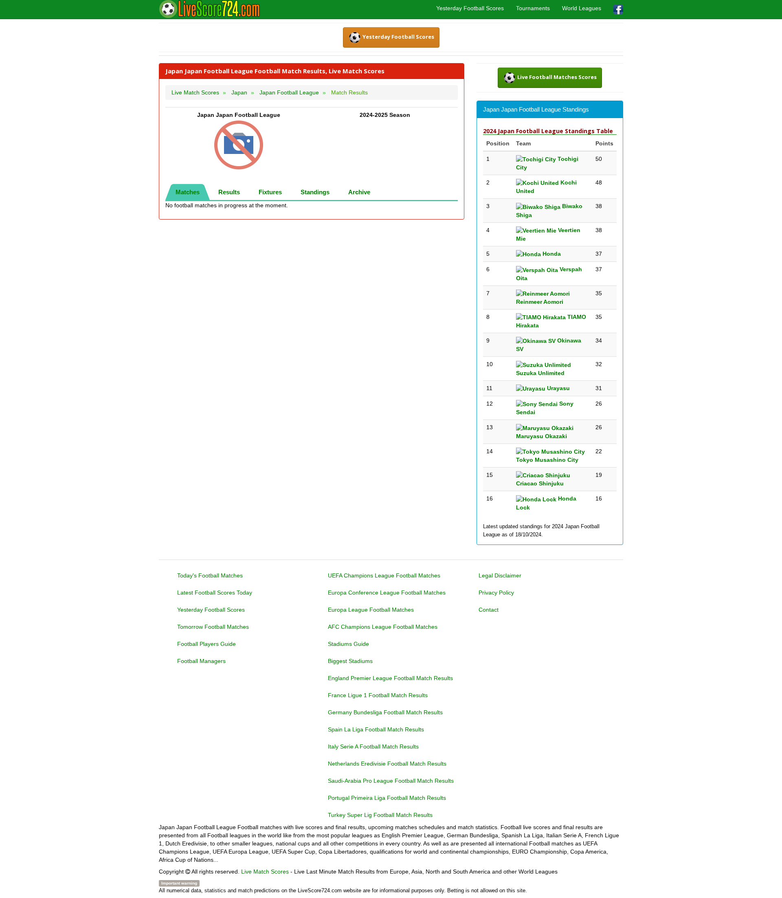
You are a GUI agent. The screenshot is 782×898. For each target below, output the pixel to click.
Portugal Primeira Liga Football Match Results (387, 798)
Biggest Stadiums (350, 661)
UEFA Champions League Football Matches (384, 575)
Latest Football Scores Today (214, 592)
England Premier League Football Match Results (390, 678)
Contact (489, 609)
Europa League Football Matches (371, 609)
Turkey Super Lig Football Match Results (380, 815)
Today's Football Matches (210, 575)
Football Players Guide (206, 644)
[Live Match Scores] (209, 9)
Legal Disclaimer (500, 575)
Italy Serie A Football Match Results (373, 746)
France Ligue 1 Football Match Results (378, 695)
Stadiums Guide (348, 644)
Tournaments (533, 8)
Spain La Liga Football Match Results (376, 729)
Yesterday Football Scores (470, 8)
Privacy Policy (496, 592)
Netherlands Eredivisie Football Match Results (387, 763)
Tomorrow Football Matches (213, 627)
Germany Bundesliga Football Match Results (385, 712)
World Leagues (581, 8)
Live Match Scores (265, 871)
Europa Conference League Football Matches (387, 592)
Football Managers (201, 661)
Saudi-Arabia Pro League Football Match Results (391, 780)
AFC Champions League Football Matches (382, 627)
